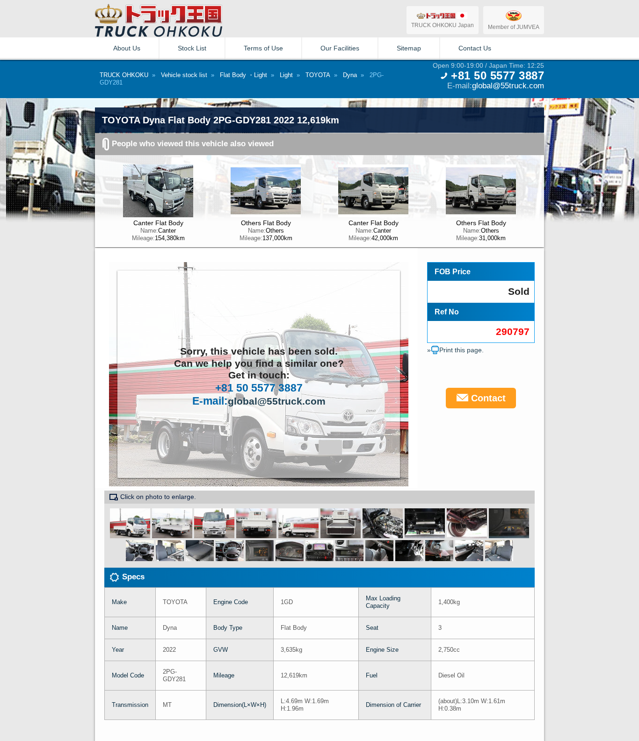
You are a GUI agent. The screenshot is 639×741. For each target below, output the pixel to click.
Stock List (192, 48)
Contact (487, 398)
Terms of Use (263, 48)
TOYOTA (317, 74)
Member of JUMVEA (513, 27)
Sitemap (409, 48)
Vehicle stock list (184, 74)
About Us (126, 48)
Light (286, 74)
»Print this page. (455, 350)
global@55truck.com (508, 85)
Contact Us (474, 48)
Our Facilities (339, 48)
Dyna (350, 74)
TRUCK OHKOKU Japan (442, 25)
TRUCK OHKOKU (124, 74)
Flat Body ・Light (243, 74)
